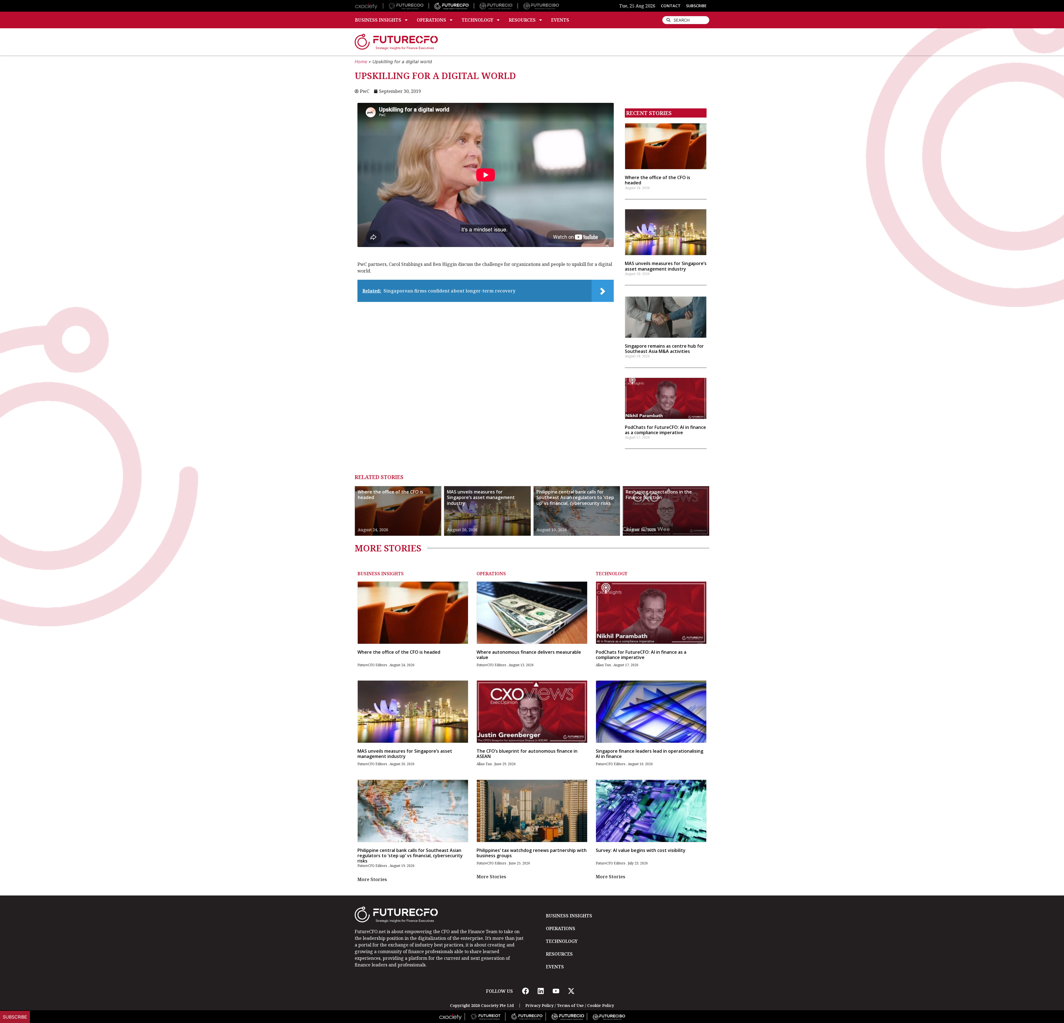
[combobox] (685, 20)
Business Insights (378, 20)
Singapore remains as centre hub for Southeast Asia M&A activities (664, 348)
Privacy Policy (539, 1005)
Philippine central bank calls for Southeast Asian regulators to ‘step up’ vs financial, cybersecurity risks (575, 498)
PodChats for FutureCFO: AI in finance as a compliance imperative (665, 430)
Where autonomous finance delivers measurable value (529, 654)
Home (361, 61)
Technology (477, 20)
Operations (431, 20)
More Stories (372, 879)
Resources (522, 20)
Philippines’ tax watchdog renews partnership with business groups (532, 853)
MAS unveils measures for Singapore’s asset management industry (666, 266)
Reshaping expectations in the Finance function (659, 495)
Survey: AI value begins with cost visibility (641, 850)
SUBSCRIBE (696, 5)
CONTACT (671, 5)
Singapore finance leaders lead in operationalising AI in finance (649, 753)
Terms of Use (570, 1005)
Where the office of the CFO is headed (657, 180)
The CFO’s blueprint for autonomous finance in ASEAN (527, 753)
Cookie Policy (600, 1005)
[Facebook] (525, 991)
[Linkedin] (541, 991)
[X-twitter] (571, 991)
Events (560, 20)
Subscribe (15, 1017)
